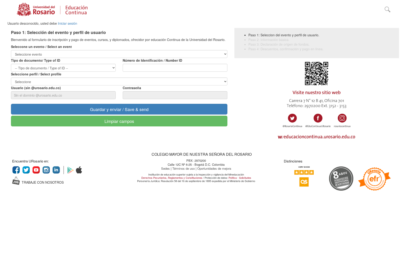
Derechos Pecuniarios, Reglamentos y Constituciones (171, 177)
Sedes (166, 168)
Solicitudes (245, 177)
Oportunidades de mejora (214, 168)
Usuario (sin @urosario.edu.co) (36, 87)
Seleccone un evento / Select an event (41, 46)
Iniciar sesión (67, 23)
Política (233, 177)
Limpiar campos (119, 121)
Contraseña (132, 87)
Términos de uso (184, 168)
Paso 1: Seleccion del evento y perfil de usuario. (283, 35)
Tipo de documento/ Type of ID (35, 60)
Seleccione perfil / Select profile (36, 74)
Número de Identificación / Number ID (152, 60)
